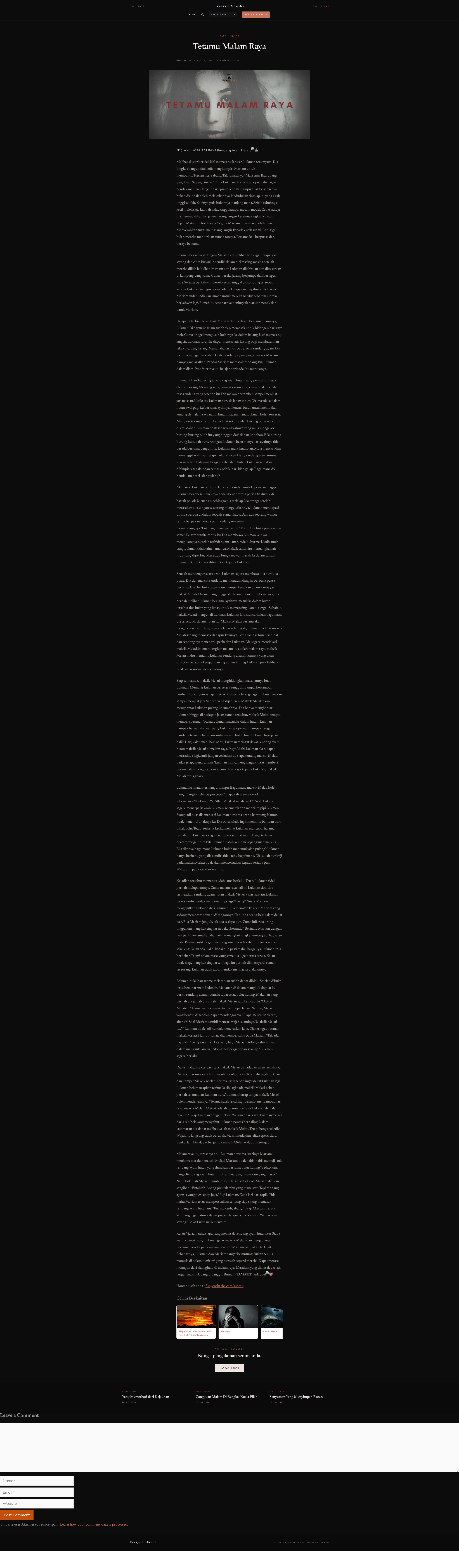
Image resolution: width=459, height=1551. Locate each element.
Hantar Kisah (229, 1368)
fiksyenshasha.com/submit (224, 1286)
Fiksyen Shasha (229, 6)
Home (192, 14)
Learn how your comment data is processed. (94, 1525)
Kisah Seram (229, 35)
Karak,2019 (270, 1332)
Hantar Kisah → (256, 14)
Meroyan (226, 1332)
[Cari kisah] (202, 14)
